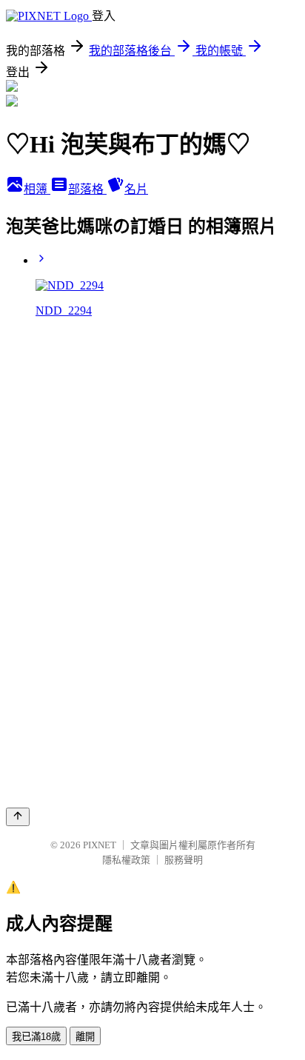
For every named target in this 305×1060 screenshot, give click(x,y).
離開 (85, 1036)
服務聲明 (183, 859)
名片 (136, 189)
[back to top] (18, 817)
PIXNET (99, 845)
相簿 (37, 189)
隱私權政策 (126, 859)
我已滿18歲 (36, 1036)
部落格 (87, 189)
